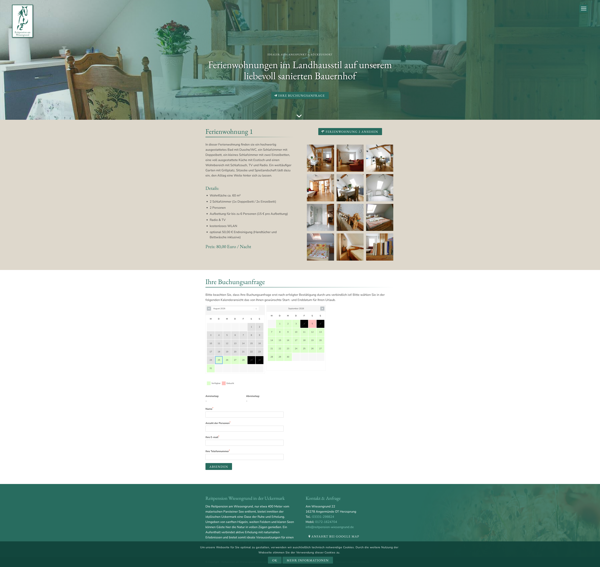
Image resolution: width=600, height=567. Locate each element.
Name (209, 409)
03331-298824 (323, 517)
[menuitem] (583, 9)
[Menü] (583, 9)
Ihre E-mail (212, 437)
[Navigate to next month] (322, 309)
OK (274, 560)
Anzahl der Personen (217, 423)
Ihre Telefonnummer (217, 451)
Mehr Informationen (308, 560)
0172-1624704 (326, 522)
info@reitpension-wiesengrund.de (330, 527)
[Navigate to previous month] (209, 309)
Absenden (218, 467)
